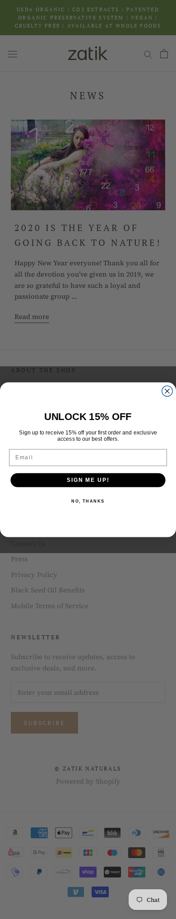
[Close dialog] (167, 391)
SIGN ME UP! (88, 480)
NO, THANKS (88, 501)
